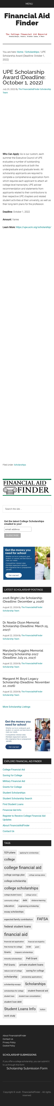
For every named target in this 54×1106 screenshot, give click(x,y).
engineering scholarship (28, 906)
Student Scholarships (14, 792)
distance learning (38, 900)
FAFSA (42, 919)
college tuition (31, 895)
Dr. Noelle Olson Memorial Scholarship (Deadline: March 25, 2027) (25, 626)
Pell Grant (31, 958)
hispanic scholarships (24, 952)
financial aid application (14, 942)
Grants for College (12, 787)
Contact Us (8, 831)
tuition (42, 1010)
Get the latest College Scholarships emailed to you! (24, 522)
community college (11, 901)
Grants (7, 952)
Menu (29, 3)
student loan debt (13, 1002)
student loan (9, 996)
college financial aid (22, 867)
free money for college (13, 947)
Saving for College (12, 775)
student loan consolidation (29, 996)
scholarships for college (13, 991)
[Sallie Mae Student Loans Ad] (26, 579)
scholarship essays (12, 984)
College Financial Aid (14, 769)
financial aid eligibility (36, 942)
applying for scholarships (29, 853)
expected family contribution (18, 919)
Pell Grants (9, 965)
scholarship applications (32, 977)
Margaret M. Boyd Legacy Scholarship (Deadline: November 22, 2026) (26, 682)
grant (37, 947)
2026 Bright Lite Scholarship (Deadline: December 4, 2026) (23, 599)
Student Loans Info (20, 1009)
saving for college (35, 971)
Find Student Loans (13, 804)
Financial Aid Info (12, 810)
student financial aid (38, 990)
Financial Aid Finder (27, 19)
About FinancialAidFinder (16, 825)
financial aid (15, 934)
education (9, 906)
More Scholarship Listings (16, 706)
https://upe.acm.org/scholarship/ (33, 227)
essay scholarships (14, 912)
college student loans (12, 895)
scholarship (10, 976)
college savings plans (37, 875)
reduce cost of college (13, 971)
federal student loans (17, 926)
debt (25, 900)
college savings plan (14, 875)
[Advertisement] (27, 125)
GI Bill (28, 947)
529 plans (9, 852)
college (9, 859)
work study (9, 1016)
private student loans (31, 964)
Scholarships (20, 465)
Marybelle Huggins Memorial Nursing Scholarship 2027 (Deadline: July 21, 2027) (23, 654)
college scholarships (21, 888)
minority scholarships (13, 959)
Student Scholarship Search (17, 798)
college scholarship (15, 880)
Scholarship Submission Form (27, 1068)
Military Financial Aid (14, 781)
